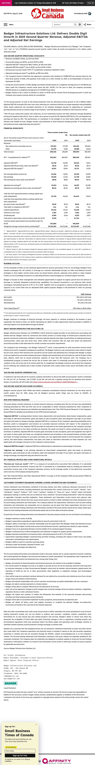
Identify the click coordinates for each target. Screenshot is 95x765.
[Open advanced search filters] (79, 24)
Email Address (11, 747)
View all (90, 3)
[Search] (75, 24)
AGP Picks (6, 3)
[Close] (36, 724)
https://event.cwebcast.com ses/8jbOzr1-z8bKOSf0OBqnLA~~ (55, 382)
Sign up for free (20, 755)
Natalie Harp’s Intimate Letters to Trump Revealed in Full (31, 3)
